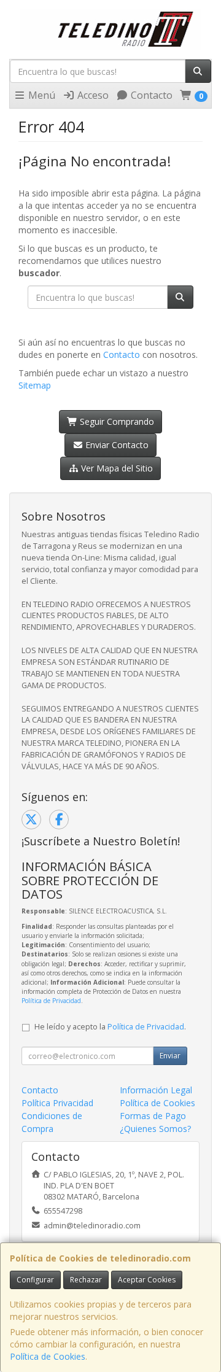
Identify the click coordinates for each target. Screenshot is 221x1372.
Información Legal (156, 1090)
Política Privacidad (57, 1103)
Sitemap (34, 385)
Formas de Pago (153, 1116)
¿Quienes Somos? (155, 1128)
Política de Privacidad (51, 1000)
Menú (40, 95)
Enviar (170, 1055)
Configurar (35, 1279)
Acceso (92, 95)
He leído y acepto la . (110, 1026)
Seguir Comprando (115, 421)
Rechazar (86, 1279)
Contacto (150, 95)
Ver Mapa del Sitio (116, 468)
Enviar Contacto (116, 445)
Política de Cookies (47, 1356)
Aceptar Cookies (147, 1279)
